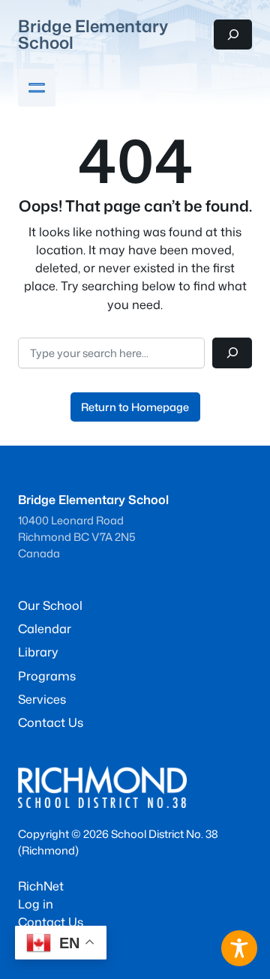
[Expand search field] (233, 35)
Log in (35, 903)
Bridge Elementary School (93, 34)
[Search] (232, 353)
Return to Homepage (135, 407)
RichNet (41, 885)
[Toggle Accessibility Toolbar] (239, 948)
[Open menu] (37, 88)
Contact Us (50, 921)
